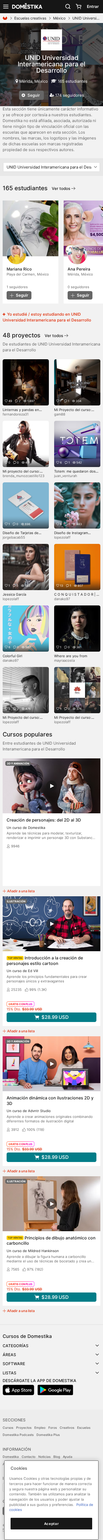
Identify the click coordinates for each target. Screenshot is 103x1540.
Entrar (93, 6)
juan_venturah (65, 476)
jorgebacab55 (14, 537)
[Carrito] (78, 6)
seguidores (17, 287)
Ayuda (67, 1457)
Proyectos (23, 1428)
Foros (52, 1428)
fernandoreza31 (16, 414)
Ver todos (61, 188)
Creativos (67, 1428)
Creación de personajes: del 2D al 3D (44, 820)
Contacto (28, 1457)
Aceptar (51, 1524)
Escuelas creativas (30, 18)
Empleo (39, 1428)
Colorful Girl (12, 656)
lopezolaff (62, 537)
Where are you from (70, 656)
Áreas (9, 1354)
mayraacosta (64, 660)
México (59, 18)
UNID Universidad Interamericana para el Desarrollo (51, 64)
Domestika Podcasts (18, 1435)
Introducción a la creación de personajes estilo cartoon (45, 960)
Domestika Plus (48, 1435)
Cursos (8, 1428)
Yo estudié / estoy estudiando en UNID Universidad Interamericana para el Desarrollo (47, 317)
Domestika (11, 1457)
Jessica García (14, 594)
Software (14, 1363)
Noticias (44, 1457)
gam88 (59, 414)
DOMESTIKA (26, 6)
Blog (56, 1457)
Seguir (33, 95)
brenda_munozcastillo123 (23, 476)
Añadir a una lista (21, 891)
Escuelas (83, 1428)
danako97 (62, 599)
